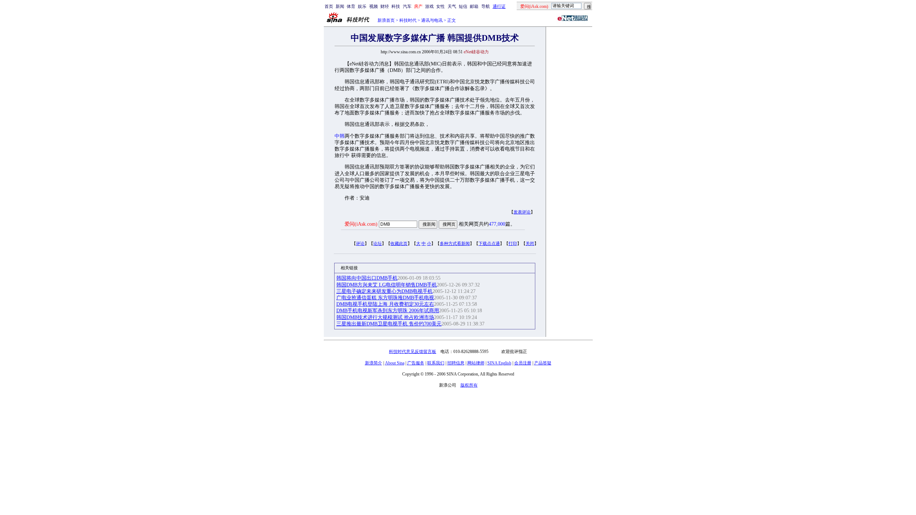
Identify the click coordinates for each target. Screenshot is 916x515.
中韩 (340, 136)
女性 (440, 6)
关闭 (530, 243)
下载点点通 (489, 243)
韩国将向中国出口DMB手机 (367, 278)
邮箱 (474, 6)
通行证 (499, 6)
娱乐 (362, 6)
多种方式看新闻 (455, 243)
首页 (329, 6)
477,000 (497, 224)
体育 (351, 6)
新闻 (340, 6)
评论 (360, 243)
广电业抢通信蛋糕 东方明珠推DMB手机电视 (385, 297)
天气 (452, 6)
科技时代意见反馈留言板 (412, 351)
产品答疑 (542, 363)
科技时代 (407, 20)
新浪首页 (386, 20)
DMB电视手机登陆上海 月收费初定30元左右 (385, 304)
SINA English (499, 363)
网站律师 (475, 363)
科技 (395, 6)
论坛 (377, 243)
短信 (463, 6)
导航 (485, 6)
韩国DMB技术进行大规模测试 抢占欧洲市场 (385, 317)
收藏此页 (399, 243)
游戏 (429, 6)
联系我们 (435, 363)
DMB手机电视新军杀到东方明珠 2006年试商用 (387, 310)
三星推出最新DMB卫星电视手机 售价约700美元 (389, 324)
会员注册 (522, 363)
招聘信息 (455, 363)
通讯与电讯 (432, 20)
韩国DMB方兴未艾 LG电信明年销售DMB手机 (386, 285)
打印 (512, 243)
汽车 (407, 6)
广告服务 (415, 363)
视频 (373, 6)
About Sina (394, 363)
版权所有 (469, 385)
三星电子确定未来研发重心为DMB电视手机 (384, 291)
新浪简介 (373, 363)
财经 (384, 6)
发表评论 (522, 212)
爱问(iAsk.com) (361, 224)
